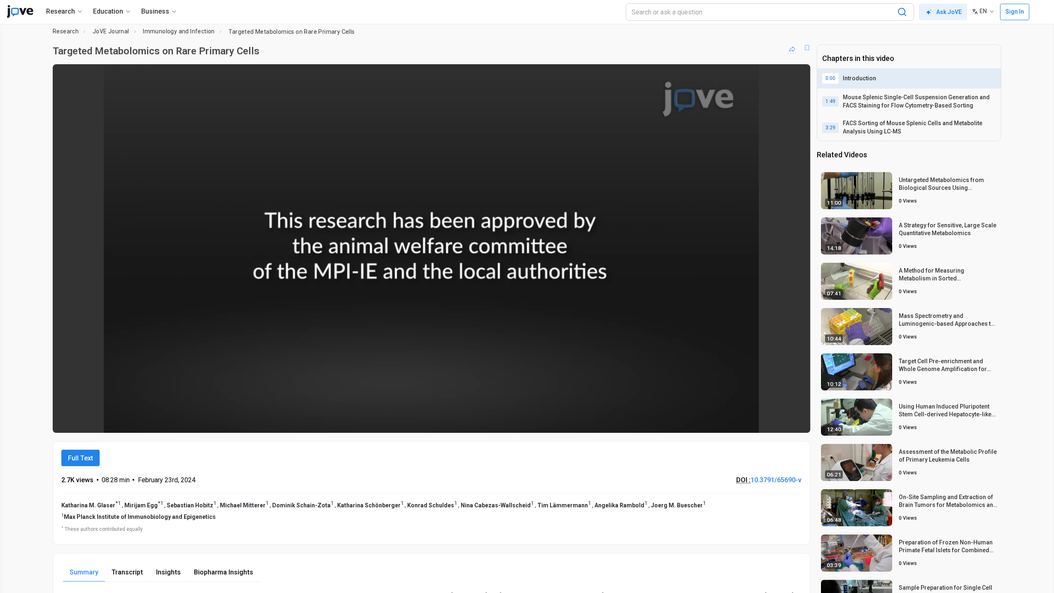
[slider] (386, 421)
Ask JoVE (949, 12)
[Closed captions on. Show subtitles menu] (778, 421)
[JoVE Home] (20, 11)
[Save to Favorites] (807, 47)
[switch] (714, 421)
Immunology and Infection (179, 31)
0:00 (830, 78)
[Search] (902, 12)
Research (66, 31)
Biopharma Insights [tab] (223, 572)
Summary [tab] (84, 572)
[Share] (792, 47)
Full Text (80, 458)
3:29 (830, 128)
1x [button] (761, 421)
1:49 (830, 101)
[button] (797, 76)
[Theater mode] (797, 421)
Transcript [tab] (127, 572)
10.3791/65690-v (776, 480)
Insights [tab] (168, 572)
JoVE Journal (111, 31)
